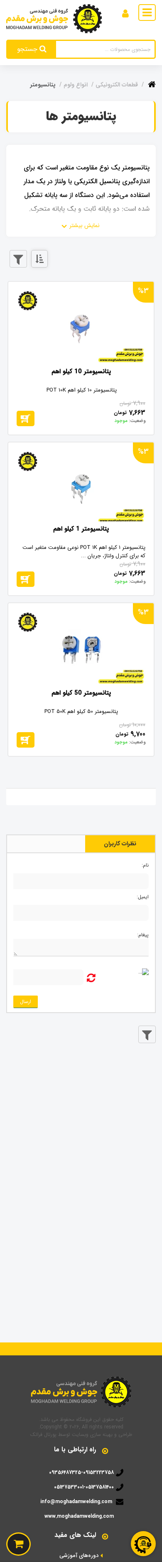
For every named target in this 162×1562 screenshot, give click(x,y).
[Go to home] (152, 82)
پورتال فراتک (43, 1434)
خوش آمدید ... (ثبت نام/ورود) (87, 12)
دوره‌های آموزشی (78, 1556)
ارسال (25, 1002)
